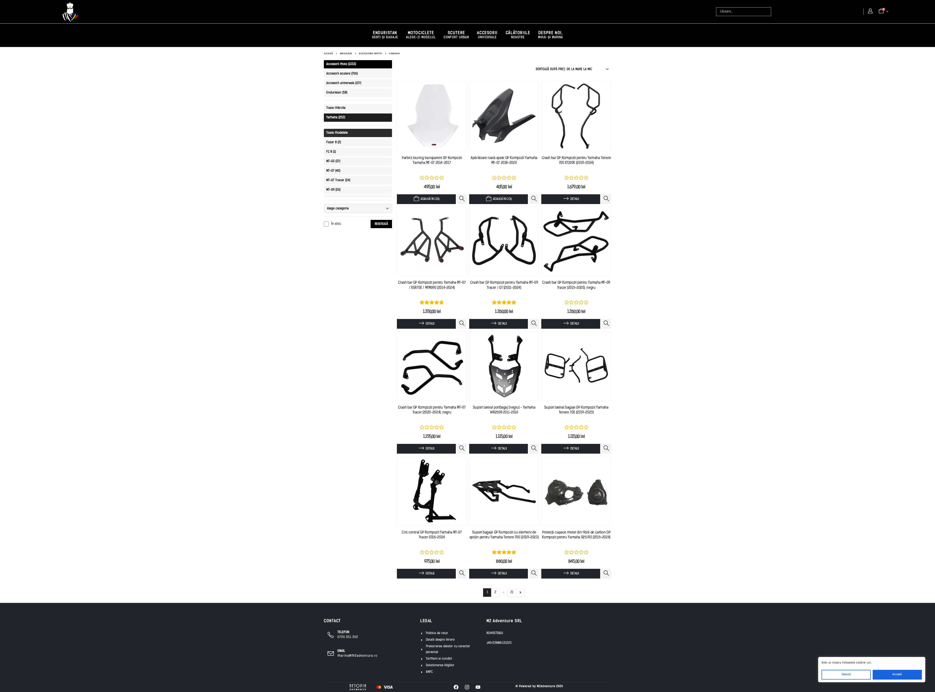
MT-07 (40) (333, 170)
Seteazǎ (846, 674)
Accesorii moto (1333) (341, 64)
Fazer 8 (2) (333, 142)
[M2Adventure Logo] (70, 11)
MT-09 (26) (333, 189)
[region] (871, 669)
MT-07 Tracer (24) (338, 180)
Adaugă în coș (430, 199)
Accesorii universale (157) (343, 83)
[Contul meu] (870, 11)
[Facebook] (456, 687)
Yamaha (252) (335, 117)
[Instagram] (467, 687)
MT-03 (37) (333, 161)
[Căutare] (768, 12)
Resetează (381, 224)
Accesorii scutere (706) (342, 73)
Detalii (574, 199)
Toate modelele (337, 132)
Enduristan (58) (336, 92)
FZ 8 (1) (331, 151)
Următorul (520, 592)
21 (511, 592)
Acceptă (897, 674)
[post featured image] (432, 116)
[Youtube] (478, 687)
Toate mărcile (336, 108)
